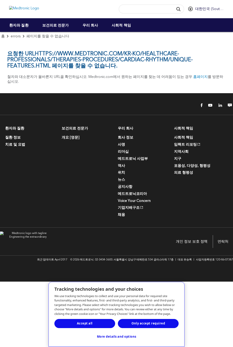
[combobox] (145, 9)
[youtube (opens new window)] (208, 105)
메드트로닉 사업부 (133, 158)
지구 (177, 158)
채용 (121, 214)
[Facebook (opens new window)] (199, 105)
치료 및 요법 (15, 144)
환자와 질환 (19, 25)
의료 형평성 (183, 172)
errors (16, 36)
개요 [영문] (70, 137)
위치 (121, 172)
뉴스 (121, 179)
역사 (121, 165)
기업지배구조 (129, 207)
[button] (178, 9)
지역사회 (181, 151)
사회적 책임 (121, 25)
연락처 (223, 241)
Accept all (85, 323)
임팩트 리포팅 (185, 144)
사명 (121, 144)
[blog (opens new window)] (228, 105)
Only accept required (148, 323)
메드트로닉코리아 (132, 193)
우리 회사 (90, 25)
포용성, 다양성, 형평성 (192, 165)
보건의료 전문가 (55, 25)
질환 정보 (13, 137)
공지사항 (125, 186)
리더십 (123, 151)
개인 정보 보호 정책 (192, 241)
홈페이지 (200, 77)
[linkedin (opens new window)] (218, 105)
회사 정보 (125, 137)
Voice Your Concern (134, 201)
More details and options (116, 336)
